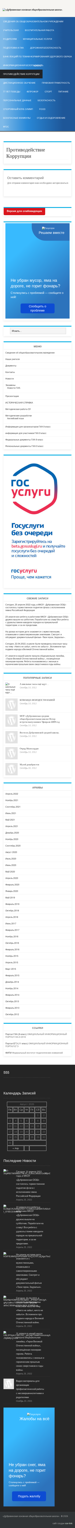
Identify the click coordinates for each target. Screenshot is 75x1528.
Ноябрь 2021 (11, 800)
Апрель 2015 (11, 962)
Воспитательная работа (39, 30)
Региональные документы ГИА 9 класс (24, 445)
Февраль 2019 (12, 903)
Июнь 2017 (10, 923)
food (42, 109)
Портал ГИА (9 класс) (16, 1034)
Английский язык (15, 418)
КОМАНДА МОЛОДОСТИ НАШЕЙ (37, 700)
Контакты (10, 371)
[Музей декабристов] (11, 774)
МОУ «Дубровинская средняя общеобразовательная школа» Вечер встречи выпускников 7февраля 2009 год (40, 719)
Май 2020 (10, 871)
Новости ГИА (13, 387)
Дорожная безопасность (45, 48)
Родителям (10, 39)
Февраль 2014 (12, 994)
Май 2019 (10, 897)
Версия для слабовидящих (24, 211)
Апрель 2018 (11, 916)
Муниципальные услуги (37, 39)
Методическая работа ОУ (18, 408)
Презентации (12, 395)
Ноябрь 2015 (11, 955)
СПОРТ (48, 91)
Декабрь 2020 (12, 832)
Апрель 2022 (11, 793)
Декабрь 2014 (12, 981)
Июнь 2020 (10, 864)
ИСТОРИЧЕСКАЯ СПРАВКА (19, 402)
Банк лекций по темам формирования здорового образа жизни (37, 58)
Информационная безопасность (23, 65)
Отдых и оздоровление (51, 118)
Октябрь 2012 (12, 1014)
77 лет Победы (11, 91)
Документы (10, 365)
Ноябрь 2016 (11, 936)
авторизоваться (60, 183)
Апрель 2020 (11, 877)
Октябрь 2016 (12, 942)
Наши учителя (12, 358)
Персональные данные (17, 100)
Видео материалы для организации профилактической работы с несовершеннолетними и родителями (30, 1389)
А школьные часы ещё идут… (34, 684)
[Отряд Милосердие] (11, 758)
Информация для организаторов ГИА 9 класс (28, 426)
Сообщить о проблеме (37, 308)
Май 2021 (10, 819)
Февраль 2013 (12, 1007)
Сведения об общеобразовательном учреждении (30, 352)
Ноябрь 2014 (11, 988)
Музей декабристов (29, 764)
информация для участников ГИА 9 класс (25, 432)
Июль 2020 (10, 858)
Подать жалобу (29, 1496)
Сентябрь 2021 (13, 806)
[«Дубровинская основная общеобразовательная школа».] (33, 10)
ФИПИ (8, 1052)
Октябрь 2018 (12, 910)
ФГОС (6, 127)
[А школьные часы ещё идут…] (11, 692)
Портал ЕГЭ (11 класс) (16, 1043)
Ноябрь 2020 (11, 839)
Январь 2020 (11, 890)
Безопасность (46, 100)
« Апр (16, 1148)
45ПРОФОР (32, 91)
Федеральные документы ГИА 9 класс (24, 439)
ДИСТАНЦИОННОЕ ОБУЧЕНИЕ (19, 83)
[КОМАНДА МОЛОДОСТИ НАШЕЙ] (11, 709)
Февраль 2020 (12, 884)
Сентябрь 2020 (13, 845)
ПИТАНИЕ (63, 91)
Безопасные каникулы (17, 118)
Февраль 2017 (12, 929)
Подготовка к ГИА (13, 48)
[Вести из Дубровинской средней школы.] (11, 742)
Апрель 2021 (11, 826)
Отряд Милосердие (29, 748)
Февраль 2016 (12, 949)
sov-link (68, 1523)
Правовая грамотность (56, 83)
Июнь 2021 (10, 813)
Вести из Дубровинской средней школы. (39, 732)
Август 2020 (11, 852)
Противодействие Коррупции (21, 74)
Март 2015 (10, 968)
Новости (9, 378)
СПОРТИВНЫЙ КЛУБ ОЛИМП (18, 109)
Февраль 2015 (12, 975)
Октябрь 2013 (12, 1001)
